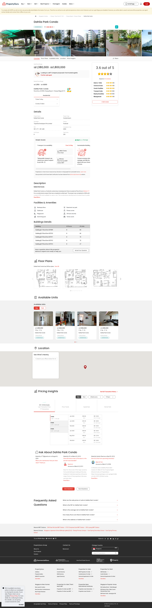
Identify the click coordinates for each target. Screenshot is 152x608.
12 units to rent (39, 103)
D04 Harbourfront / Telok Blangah (108, 587)
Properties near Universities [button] (86, 589)
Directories (60, 569)
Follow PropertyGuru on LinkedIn (113, 539)
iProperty (114, 560)
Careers (36, 554)
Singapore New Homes (42, 584)
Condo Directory (61, 572)
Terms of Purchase (74, 604)
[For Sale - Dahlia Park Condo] (43, 318)
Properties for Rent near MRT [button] (64, 591)
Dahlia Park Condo (40, 332)
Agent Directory (61, 576)
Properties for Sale (85, 569)
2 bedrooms (94, 397)
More (71, 4)
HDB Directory (60, 574)
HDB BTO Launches (40, 576)
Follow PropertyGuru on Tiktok (117, 538)
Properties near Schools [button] (85, 591)
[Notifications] (141, 4)
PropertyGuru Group (40, 545)
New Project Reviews (40, 591)
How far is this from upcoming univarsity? (102, 458)
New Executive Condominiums (42, 589)
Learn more (83, 171)
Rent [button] (28, 4)
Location (63, 58)
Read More (37, 197)
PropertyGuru (39, 569)
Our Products (37, 551)
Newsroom (66, 549)
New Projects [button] (44, 4)
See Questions (83, 489)
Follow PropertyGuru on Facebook (105, 539)
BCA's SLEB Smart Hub (75, 174)
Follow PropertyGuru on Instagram (108, 539)
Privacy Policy (14, 596)
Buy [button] (22, 4)
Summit (83, 560)
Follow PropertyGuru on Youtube (110, 539)
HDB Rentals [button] (103, 572)
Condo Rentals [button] (104, 574)
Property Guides (39, 574)
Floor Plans (44, 58)
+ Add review (105, 102)
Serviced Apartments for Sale (86, 576)
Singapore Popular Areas (108, 584)
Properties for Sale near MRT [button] (64, 589)
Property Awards (62, 560)
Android (49, 538)
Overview (37, 58)
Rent (42, 308)
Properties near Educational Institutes (86, 585)
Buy (37, 308)
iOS (55, 538)
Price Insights (71, 58)
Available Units (54, 58)
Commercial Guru (41, 560)
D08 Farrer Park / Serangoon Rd (108, 593)
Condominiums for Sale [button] (85, 574)
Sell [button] (35, 4)
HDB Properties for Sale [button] (84, 572)
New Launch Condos (40, 587)
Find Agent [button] (56, 4)
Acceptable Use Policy (40, 604)
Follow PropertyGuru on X (115, 538)
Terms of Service (53, 604)
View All (57, 266)
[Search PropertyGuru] (115, 553)
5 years (108, 397)
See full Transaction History (108, 391)
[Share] (116, 27)
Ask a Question (68, 489)
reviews (108, 79)
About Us (36, 549)
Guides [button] (64, 4)
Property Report (100, 560)
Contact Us (66, 545)
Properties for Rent (106, 569)
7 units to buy (39, 99)
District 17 (86, 191)
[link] (61, 74)
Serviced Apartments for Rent (107, 576)
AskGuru (37, 572)
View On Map (69, 145)
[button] (85, 367)
